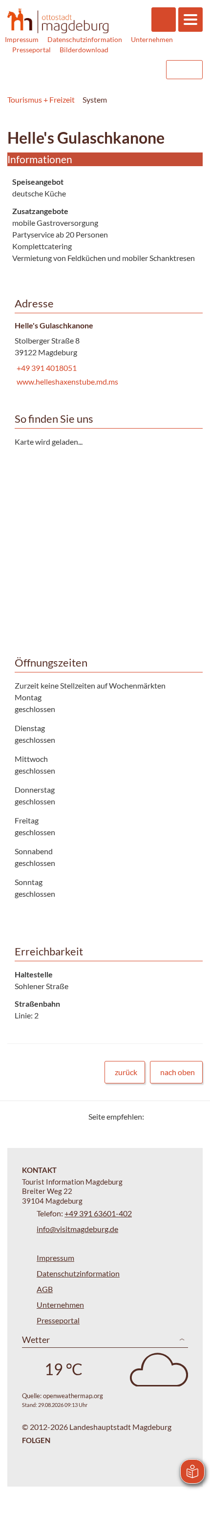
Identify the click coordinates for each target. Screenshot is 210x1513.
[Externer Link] (96, 69)
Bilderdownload (84, 49)
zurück (126, 1072)
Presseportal (31, 49)
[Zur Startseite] (57, 21)
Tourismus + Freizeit (41, 99)
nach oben (177, 1072)
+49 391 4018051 (46, 367)
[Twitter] (155, 1116)
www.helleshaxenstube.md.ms (66, 381)
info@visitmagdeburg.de (77, 1228)
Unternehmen (152, 39)
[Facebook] (167, 1116)
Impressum (22, 39)
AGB (45, 1289)
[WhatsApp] (191, 1116)
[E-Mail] (179, 1116)
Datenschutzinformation (84, 39)
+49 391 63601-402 (98, 1213)
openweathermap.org (73, 1396)
